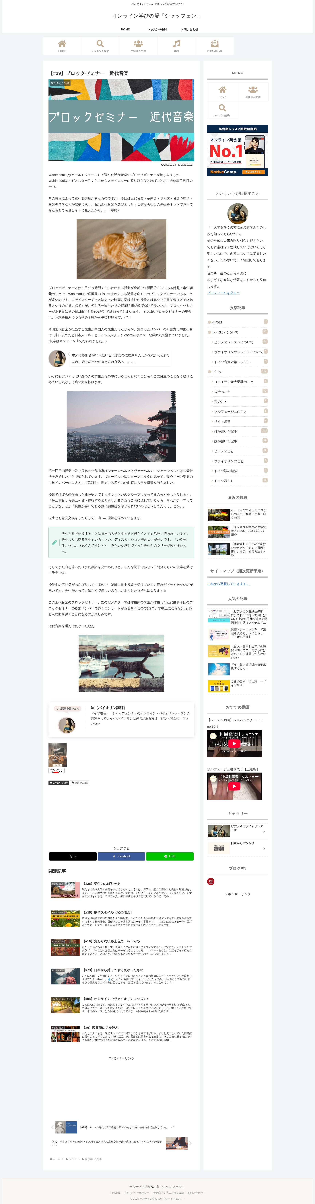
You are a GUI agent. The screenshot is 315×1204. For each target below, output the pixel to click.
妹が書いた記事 (60, 782)
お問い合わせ (195, 1192)
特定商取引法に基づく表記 (168, 1192)
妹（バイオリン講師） (109, 708)
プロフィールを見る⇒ (223, 293)
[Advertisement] (121, 814)
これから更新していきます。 (228, 584)
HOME (116, 1192)
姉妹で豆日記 (81, 782)
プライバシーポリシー (136, 1192)
